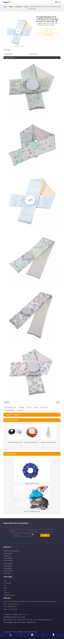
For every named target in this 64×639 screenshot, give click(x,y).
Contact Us (6, 592)
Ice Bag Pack (7, 555)
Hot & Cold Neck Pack (10, 407)
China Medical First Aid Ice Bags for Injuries (15, 442)
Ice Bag (36, 407)
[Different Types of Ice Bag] (32, 470)
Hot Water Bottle (8, 553)
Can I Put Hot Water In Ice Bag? (32, 511)
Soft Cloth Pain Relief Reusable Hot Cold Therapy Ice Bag (48, 442)
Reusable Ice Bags (9, 410)
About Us (6, 588)
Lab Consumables (8, 560)
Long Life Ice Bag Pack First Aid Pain (32, 442)
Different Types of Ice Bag (32, 483)
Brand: (31, 54)
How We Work (7, 583)
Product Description (10, 57)
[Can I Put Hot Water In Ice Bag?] (32, 498)
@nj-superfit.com (15, 604)
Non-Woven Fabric (8, 571)
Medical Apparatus (8, 563)
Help (5, 585)
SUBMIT (45, 535)
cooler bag (21, 407)
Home (5, 580)
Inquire (46, 30)
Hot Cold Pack (44, 407)
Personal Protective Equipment (11, 551)
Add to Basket (47, 34)
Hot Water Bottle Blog (9, 595)
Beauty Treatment (8, 558)
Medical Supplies (8, 566)
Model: (6, 54)
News (5, 590)
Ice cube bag (20, 410)
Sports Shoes (7, 573)
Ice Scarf (29, 407)
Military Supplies (8, 568)
